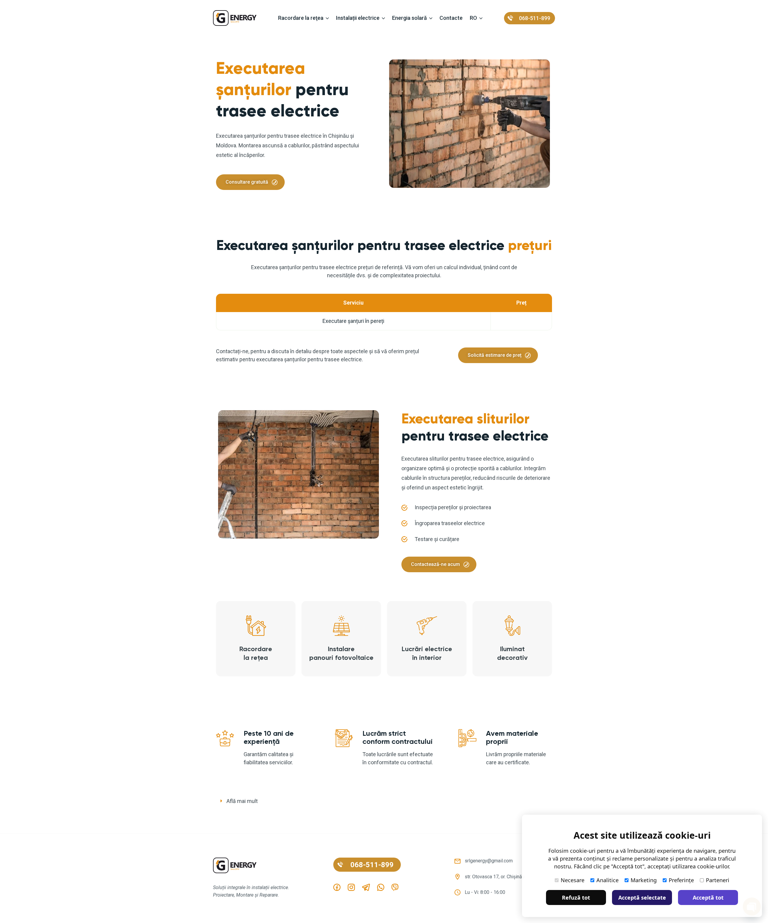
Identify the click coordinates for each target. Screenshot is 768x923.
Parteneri (717, 880)
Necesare (572, 880)
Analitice (607, 880)
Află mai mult (242, 801)
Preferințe (681, 880)
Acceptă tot (708, 897)
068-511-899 (534, 18)
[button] (384, 801)
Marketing (644, 880)
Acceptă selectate (642, 897)
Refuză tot (576, 897)
